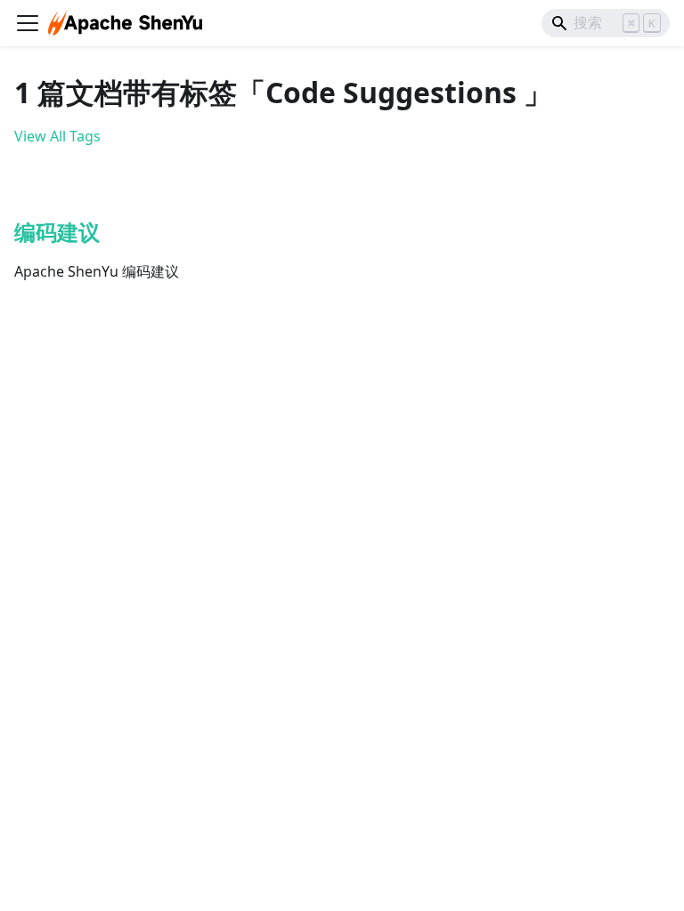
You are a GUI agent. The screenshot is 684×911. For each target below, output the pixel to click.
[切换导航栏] (27, 23)
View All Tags (57, 136)
